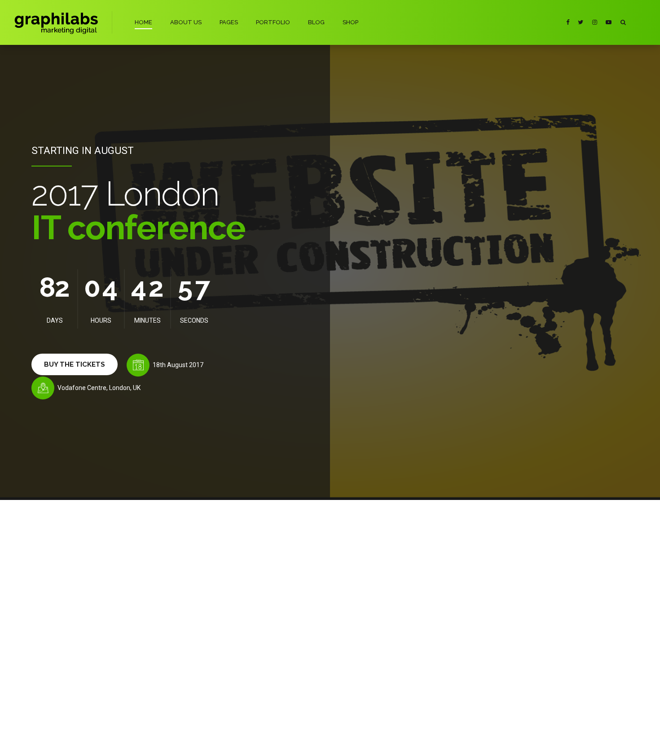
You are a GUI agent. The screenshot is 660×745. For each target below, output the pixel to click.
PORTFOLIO (273, 22)
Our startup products (87, 621)
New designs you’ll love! (277, 607)
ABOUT (293, 730)
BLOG (316, 22)
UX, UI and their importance (281, 636)
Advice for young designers (282, 651)
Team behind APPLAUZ (90, 647)
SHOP (350, 22)
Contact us (74, 673)
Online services (173, 660)
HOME (143, 22)
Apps (161, 634)
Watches (165, 621)
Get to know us (80, 608)
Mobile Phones (173, 608)
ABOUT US (186, 22)
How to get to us (82, 660)
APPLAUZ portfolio (85, 634)
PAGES (229, 22)
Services (165, 647)
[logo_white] (102, 536)
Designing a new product (278, 621)
